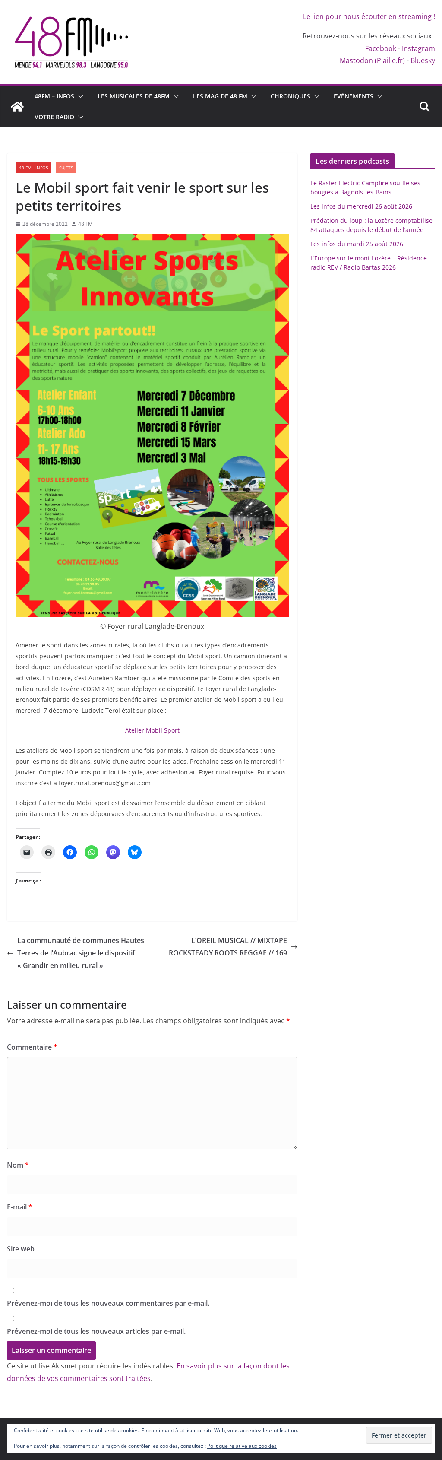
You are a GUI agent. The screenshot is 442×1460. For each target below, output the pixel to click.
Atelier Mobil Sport (152, 730)
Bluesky (422, 60)
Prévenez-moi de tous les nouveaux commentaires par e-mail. (108, 1303)
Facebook (380, 48)
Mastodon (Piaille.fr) (372, 60)
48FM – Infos (54, 96)
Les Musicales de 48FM (134, 96)
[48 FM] (17, 106)
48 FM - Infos (33, 168)
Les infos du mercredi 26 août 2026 (361, 206)
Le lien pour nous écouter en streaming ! (369, 16)
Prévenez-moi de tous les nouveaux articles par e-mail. (96, 1331)
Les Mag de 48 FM (220, 96)
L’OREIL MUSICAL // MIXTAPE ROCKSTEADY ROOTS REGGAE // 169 (228, 947)
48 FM (85, 224)
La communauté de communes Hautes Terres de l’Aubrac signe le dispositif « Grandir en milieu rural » (80, 953)
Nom (18, 1165)
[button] (79, 96)
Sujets (66, 168)
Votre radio (54, 117)
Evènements (353, 96)
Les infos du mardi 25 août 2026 (356, 244)
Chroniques (290, 96)
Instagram (418, 48)
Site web (21, 1249)
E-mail (19, 1207)
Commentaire (32, 1047)
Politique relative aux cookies (242, 1446)
